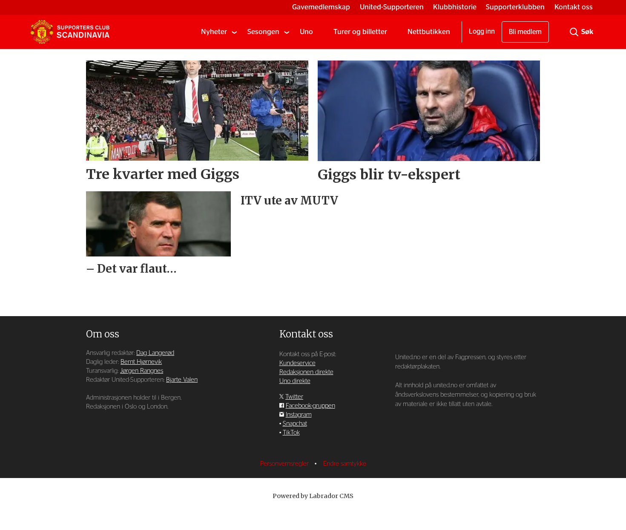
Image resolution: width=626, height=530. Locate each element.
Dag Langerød (155, 353)
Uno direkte (294, 381)
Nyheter (214, 31)
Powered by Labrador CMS (313, 496)
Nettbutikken (429, 31)
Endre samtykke (344, 464)
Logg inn (482, 31)
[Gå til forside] (69, 32)
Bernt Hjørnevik (141, 362)
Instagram (299, 415)
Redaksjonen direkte (306, 372)
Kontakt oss (573, 7)
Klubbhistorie (455, 7)
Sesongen (263, 31)
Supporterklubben (515, 7)
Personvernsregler (285, 464)
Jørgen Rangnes (141, 371)
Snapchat (295, 424)
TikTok (291, 432)
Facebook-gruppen (310, 406)
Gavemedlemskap (321, 7)
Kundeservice (297, 363)
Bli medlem (525, 32)
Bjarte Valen (182, 380)
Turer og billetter (360, 31)
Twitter (294, 397)
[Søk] (574, 32)
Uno (306, 31)
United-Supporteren (392, 7)
